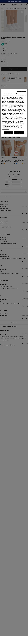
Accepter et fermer (19, 132)
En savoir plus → (8, 132)
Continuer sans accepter (21, 91)
